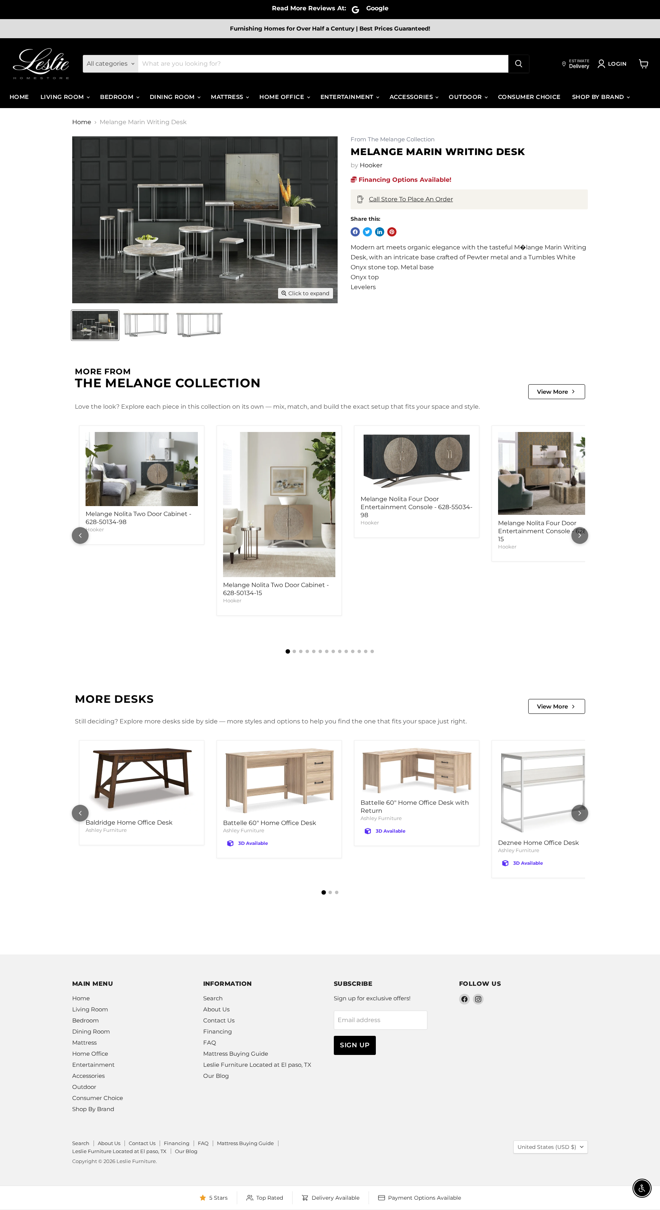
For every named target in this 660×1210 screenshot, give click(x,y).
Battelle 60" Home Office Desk (269, 823)
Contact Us (219, 1020)
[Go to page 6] (320, 651)
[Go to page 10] (346, 651)
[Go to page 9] (339, 651)
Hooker (371, 165)
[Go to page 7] (326, 651)
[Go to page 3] (300, 651)
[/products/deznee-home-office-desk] (554, 791)
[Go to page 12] (359, 651)
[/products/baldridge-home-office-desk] (142, 781)
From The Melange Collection (393, 139)
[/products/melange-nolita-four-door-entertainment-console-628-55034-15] (554, 473)
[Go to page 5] (313, 651)
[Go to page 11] (352, 651)
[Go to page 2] (294, 651)
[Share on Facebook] (355, 231)
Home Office (282, 96)
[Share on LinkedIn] (379, 231)
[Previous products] (80, 535)
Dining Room (173, 96)
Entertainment (347, 96)
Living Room (63, 96)
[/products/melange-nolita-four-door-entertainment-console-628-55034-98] (417, 461)
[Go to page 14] (372, 651)
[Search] (518, 64)
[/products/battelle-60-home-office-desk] (279, 781)
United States (547, 1147)
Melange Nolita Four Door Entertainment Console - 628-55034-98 (416, 507)
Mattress (228, 96)
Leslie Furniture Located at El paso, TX (257, 1064)
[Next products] (579, 535)
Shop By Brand (599, 96)
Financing (217, 1031)
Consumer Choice (529, 96)
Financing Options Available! (404, 179)
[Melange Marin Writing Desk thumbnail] (95, 325)
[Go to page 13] (365, 651)
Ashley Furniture (106, 830)
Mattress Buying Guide (235, 1053)
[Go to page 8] (333, 651)
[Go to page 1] (288, 651)
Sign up (355, 1045)
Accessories (412, 96)
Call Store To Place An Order (411, 199)
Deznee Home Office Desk (538, 842)
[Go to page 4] (307, 651)
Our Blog (216, 1075)
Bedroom (117, 96)
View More (552, 391)
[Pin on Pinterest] (391, 231)
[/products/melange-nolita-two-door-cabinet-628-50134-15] (279, 504)
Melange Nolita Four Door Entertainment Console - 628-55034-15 (554, 531)
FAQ (209, 1042)
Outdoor (466, 96)
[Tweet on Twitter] (367, 231)
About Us (216, 1009)
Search (213, 998)
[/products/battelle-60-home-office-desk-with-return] (417, 771)
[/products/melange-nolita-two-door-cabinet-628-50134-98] (142, 469)
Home (19, 96)
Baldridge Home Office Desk (129, 822)
